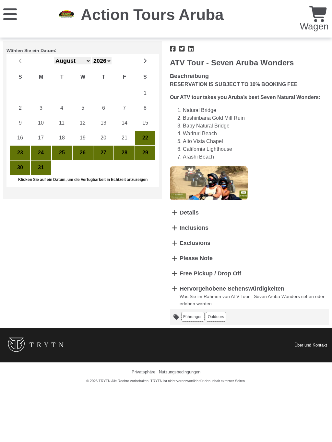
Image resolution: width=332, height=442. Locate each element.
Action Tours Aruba (152, 14)
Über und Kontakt (310, 345)
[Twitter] (182, 49)
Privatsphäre (143, 372)
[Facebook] (173, 49)
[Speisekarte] (10, 14)
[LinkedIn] (191, 49)
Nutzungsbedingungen (179, 372)
